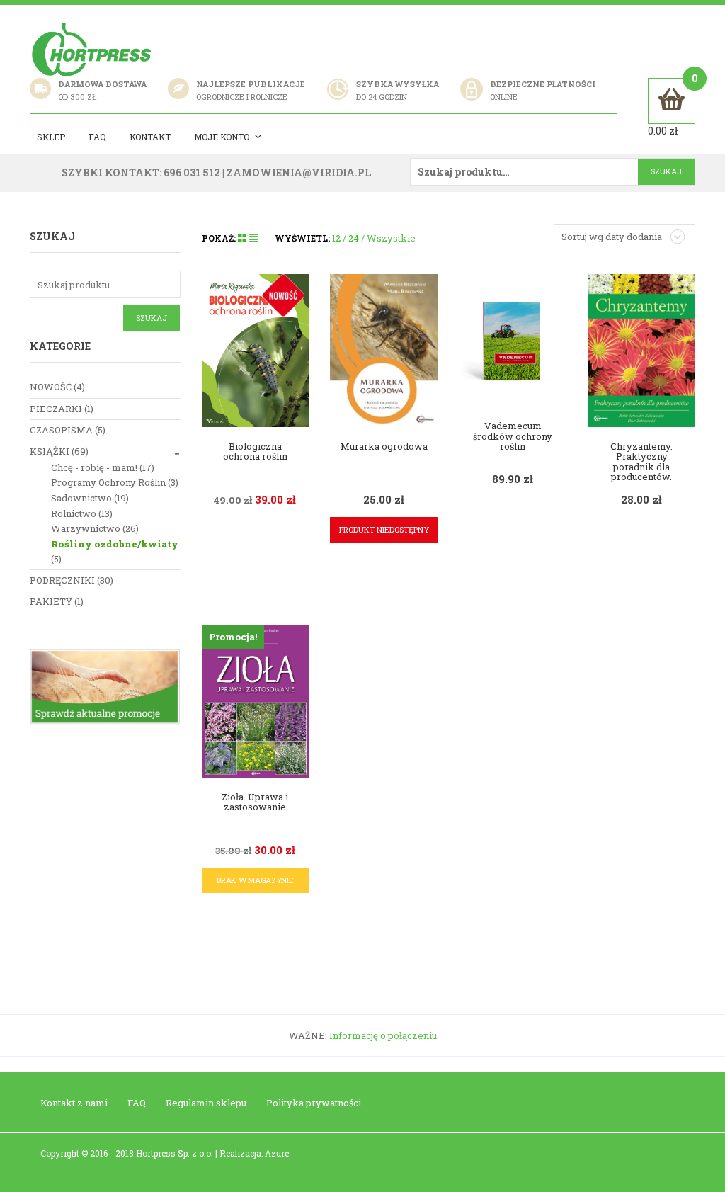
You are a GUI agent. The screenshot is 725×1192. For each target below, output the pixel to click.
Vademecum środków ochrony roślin (512, 436)
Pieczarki (56, 408)
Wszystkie (391, 238)
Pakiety (51, 601)
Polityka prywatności (313, 1102)
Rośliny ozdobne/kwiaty (114, 544)
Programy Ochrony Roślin (108, 482)
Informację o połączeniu (383, 1035)
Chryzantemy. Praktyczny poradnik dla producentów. (641, 461)
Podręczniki (62, 580)
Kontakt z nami (74, 1102)
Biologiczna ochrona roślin (255, 451)
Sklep (51, 136)
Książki (49, 451)
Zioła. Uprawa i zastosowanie (255, 801)
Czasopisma (61, 430)
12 (336, 238)
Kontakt (150, 136)
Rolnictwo (73, 513)
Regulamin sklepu (206, 1102)
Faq (97, 136)
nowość (51, 386)
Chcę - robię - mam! (94, 467)
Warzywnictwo (85, 528)
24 (353, 238)
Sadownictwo (81, 498)
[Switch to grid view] (243, 238)
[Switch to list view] (253, 238)
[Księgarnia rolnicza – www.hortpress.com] (93, 48)
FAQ (136, 1102)
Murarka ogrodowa (384, 446)
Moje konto (221, 136)
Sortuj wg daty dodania (611, 236)
